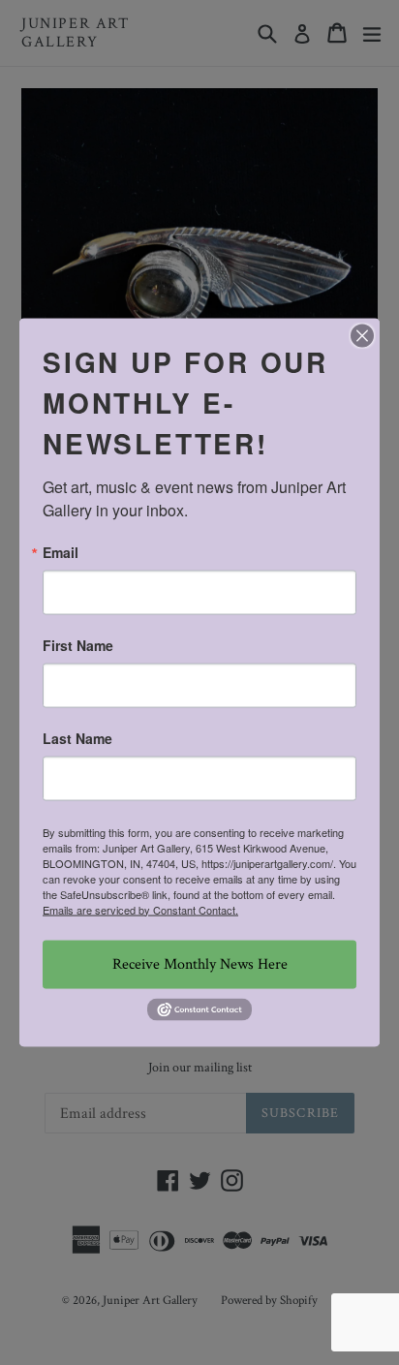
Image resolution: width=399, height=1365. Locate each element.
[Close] (362, 335)
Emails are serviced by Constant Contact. (140, 908)
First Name (78, 644)
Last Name (77, 737)
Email (60, 551)
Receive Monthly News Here (200, 963)
